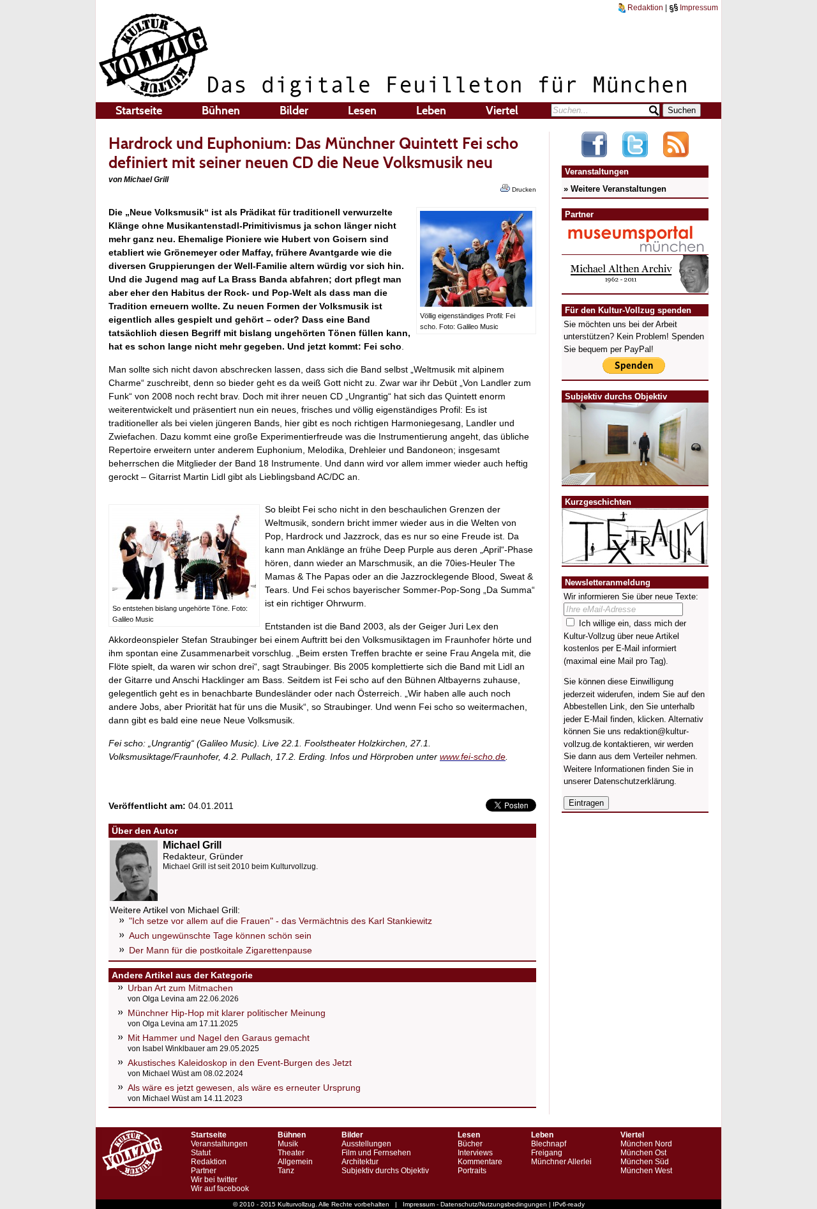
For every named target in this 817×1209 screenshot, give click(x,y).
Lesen (362, 111)
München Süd (644, 1161)
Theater (291, 1152)
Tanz (286, 1170)
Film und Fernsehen (376, 1152)
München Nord (646, 1143)
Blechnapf (548, 1143)
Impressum (698, 7)
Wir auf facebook (220, 1188)
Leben (431, 111)
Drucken (523, 189)
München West (646, 1170)
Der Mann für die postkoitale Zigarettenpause (220, 950)
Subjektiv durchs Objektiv (385, 1170)
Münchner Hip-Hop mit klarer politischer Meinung (227, 1013)
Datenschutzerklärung (634, 781)
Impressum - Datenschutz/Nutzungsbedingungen (475, 1204)
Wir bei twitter (214, 1179)
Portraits (472, 1170)
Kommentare (480, 1161)
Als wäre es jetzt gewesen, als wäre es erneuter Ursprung (244, 1087)
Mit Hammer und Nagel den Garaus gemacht (219, 1038)
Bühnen (221, 111)
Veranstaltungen (219, 1143)
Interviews (475, 1152)
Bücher (470, 1143)
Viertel (502, 111)
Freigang (546, 1152)
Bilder (294, 111)
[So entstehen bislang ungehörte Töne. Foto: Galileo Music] (184, 596)
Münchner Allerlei (561, 1161)
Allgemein (295, 1161)
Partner (203, 1170)
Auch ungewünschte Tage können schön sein (220, 935)
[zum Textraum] (635, 557)
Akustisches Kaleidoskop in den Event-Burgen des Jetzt (240, 1063)
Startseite (139, 111)
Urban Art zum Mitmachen (180, 988)
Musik (288, 1143)
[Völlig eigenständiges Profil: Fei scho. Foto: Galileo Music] (476, 303)
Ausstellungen (366, 1143)
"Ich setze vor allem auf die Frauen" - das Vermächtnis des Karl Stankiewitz (280, 921)
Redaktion (644, 7)
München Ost (643, 1152)
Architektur (360, 1161)
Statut (201, 1152)
